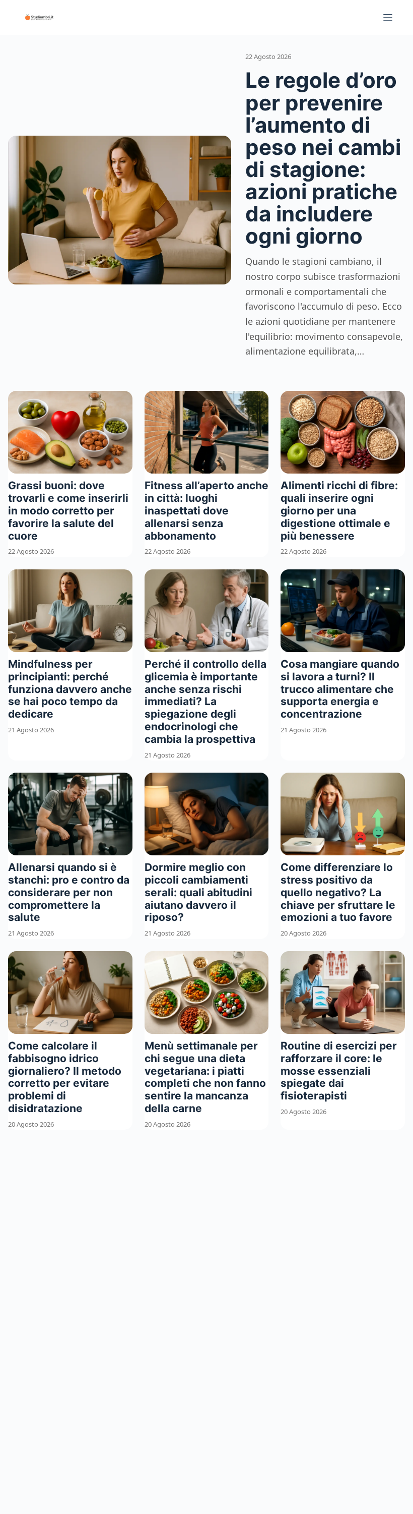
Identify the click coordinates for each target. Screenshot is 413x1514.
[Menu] (387, 17)
